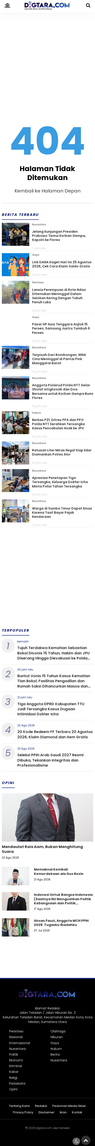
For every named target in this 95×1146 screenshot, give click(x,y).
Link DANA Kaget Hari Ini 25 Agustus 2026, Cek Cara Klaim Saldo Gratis (62, 264)
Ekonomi (16, 1060)
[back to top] (85, 1140)
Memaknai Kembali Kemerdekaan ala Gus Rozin (58, 871)
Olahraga (57, 1031)
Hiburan (56, 1037)
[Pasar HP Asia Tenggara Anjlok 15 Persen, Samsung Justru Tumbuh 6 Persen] (15, 337)
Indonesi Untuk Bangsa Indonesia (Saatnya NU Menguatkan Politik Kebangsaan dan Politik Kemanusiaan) (63, 901)
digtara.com (44, 1128)
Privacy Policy (23, 1112)
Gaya (35, 255)
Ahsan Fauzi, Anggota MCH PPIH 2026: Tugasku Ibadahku (61, 922)
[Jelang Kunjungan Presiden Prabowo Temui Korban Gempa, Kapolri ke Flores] (15, 244)
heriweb (64, 1128)
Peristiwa (38, 282)
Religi (13, 1077)
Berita (55, 1054)
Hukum (36, 413)
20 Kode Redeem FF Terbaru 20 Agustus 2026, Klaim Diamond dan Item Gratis (55, 734)
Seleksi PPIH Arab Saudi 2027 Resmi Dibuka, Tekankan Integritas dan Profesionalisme (50, 760)
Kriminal (15, 1066)
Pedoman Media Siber (69, 1106)
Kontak (77, 1112)
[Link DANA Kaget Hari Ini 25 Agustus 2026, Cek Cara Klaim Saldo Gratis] (15, 274)
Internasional (19, 1043)
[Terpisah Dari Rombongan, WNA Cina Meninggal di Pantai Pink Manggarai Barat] (15, 367)
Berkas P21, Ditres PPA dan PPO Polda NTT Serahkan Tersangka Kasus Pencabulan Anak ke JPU (58, 424)
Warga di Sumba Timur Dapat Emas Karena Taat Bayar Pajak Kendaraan (62, 512)
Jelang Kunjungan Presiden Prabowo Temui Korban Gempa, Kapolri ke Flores (59, 235)
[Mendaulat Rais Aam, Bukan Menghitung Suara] (47, 833)
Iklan (63, 1112)
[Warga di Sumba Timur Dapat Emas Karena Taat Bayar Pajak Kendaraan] (15, 521)
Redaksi (41, 1106)
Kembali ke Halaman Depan (47, 191)
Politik (13, 1054)
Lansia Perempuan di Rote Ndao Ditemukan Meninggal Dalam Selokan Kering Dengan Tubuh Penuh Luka (59, 296)
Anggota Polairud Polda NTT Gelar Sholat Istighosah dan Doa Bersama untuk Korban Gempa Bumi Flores (62, 391)
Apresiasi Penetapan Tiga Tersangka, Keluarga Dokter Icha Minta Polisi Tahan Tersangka (60, 482)
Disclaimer (46, 1112)
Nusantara (39, 224)
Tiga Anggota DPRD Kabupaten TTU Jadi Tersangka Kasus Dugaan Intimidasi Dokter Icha (50, 709)
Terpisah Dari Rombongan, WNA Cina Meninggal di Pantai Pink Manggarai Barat (59, 358)
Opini (13, 1089)
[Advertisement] (47, 61)
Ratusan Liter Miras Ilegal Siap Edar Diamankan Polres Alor (62, 452)
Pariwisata (17, 1083)
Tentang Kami (19, 1106)
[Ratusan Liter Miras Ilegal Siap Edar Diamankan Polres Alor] (15, 463)
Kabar (13, 1071)
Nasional (16, 1037)
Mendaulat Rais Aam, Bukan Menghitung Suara (42, 849)
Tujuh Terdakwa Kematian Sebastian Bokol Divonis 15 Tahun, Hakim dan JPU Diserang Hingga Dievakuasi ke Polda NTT (53, 655)
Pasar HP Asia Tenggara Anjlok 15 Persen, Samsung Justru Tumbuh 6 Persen (61, 328)
